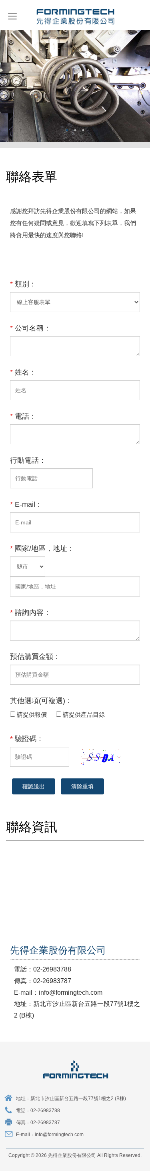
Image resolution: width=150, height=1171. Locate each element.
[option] (75, 86)
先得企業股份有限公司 (75, 16)
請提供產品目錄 (84, 714)
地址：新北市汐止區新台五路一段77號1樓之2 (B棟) (71, 1098)
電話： (23, 416)
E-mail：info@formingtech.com (50, 1134)
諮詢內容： (30, 613)
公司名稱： (30, 328)
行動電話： (28, 460)
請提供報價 (32, 714)
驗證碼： (27, 739)
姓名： (23, 372)
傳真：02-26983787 (38, 1122)
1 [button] (67, 130)
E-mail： (26, 504)
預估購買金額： (35, 657)
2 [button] (75, 130)
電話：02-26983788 (38, 1110)
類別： (23, 284)
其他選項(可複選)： (41, 701)
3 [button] (83, 130)
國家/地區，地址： (42, 548)
